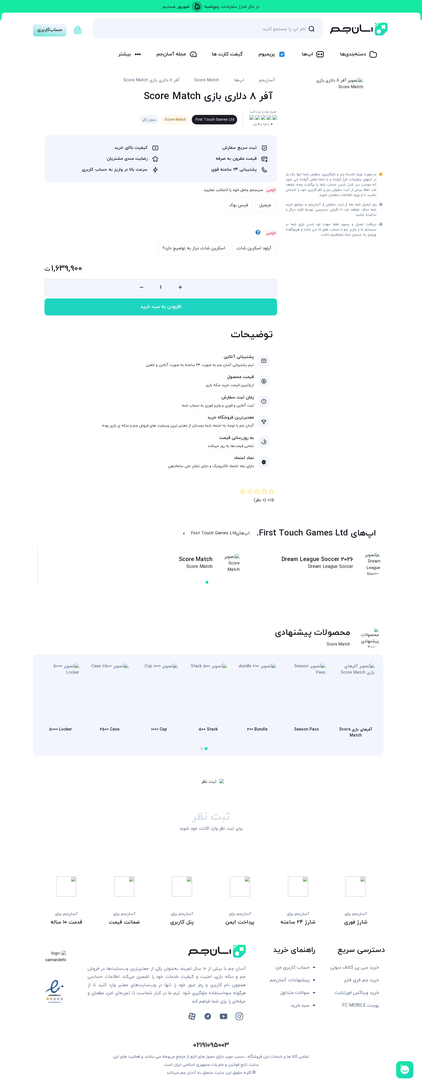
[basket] (78, 28)
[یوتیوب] (223, 1016)
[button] (207, 582)
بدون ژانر (149, 119)
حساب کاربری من (292, 967)
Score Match (206, 80)
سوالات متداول (294, 993)
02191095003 (211, 1045)
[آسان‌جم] (359, 29)
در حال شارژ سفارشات (240, 6)
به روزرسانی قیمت (236, 438)
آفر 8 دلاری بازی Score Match (151, 80)
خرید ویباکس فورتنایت (356, 993)
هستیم (169, 6)
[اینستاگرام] (239, 1016)
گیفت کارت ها (227, 54)
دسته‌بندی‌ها (353, 54)
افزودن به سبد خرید (161, 306)
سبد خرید (300, 1005)
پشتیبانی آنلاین (239, 357)
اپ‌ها (307, 54)
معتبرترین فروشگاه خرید (231, 418)
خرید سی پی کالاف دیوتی (354, 967)
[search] (311, 28)
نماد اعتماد (244, 458)
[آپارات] (191, 1016)
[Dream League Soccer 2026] (368, 568)
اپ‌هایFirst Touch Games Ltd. (219, 533)
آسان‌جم (267, 80)
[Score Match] (228, 563)
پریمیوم (266, 54)
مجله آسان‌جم (171, 54)
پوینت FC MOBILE (360, 1005)
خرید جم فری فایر (361, 980)
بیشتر (124, 54)
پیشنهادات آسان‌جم (289, 980)
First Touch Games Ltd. (214, 119)
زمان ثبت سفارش (237, 397)
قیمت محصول (240, 377)
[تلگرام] (207, 1016)
